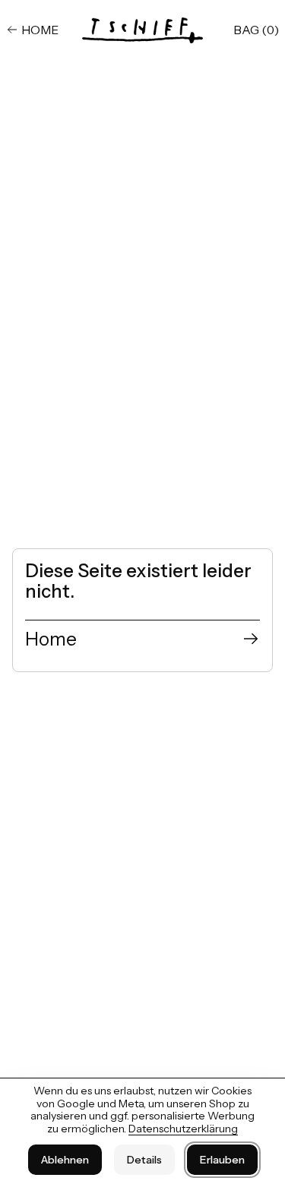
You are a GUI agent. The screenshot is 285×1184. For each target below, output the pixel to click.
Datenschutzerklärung (183, 1128)
